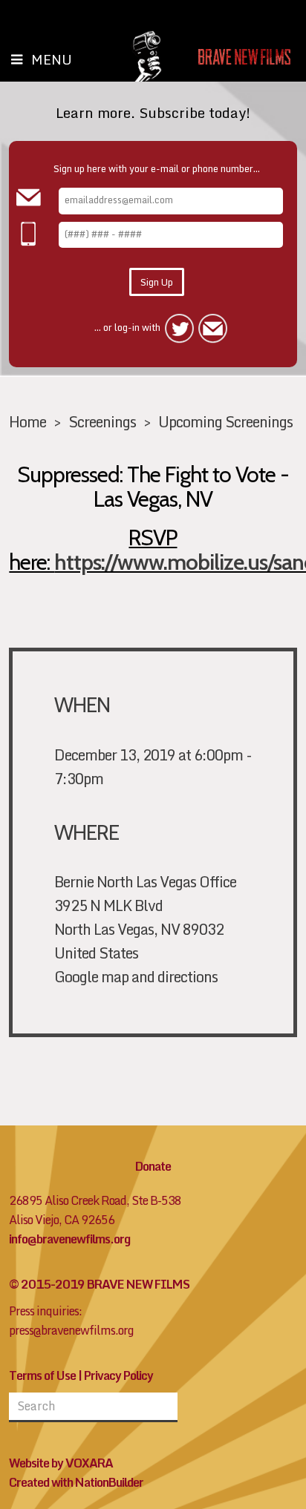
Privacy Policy (118, 1375)
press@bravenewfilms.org (71, 1330)
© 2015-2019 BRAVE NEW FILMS (99, 1284)
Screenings (102, 421)
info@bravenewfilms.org (69, 1239)
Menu (51, 59)
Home (27, 421)
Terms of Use (42, 1375)
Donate (153, 1166)
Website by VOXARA (61, 1463)
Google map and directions (136, 976)
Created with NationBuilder (76, 1482)
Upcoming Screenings (225, 421)
